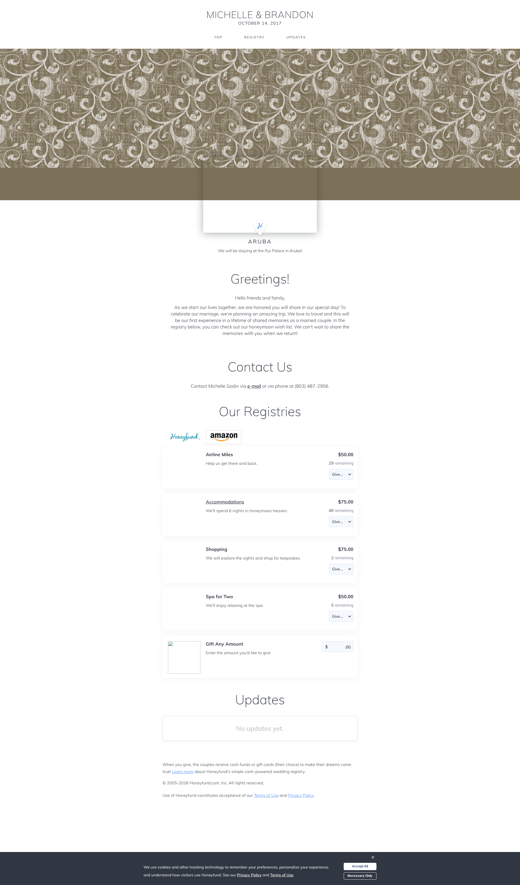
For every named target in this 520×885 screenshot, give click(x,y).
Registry (254, 37)
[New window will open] (223, 437)
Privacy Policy (301, 795)
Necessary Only (359, 876)
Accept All (360, 866)
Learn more (182, 771)
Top (218, 37)
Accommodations (225, 502)
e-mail (254, 386)
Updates (296, 37)
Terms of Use (266, 795)
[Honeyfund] (185, 437)
